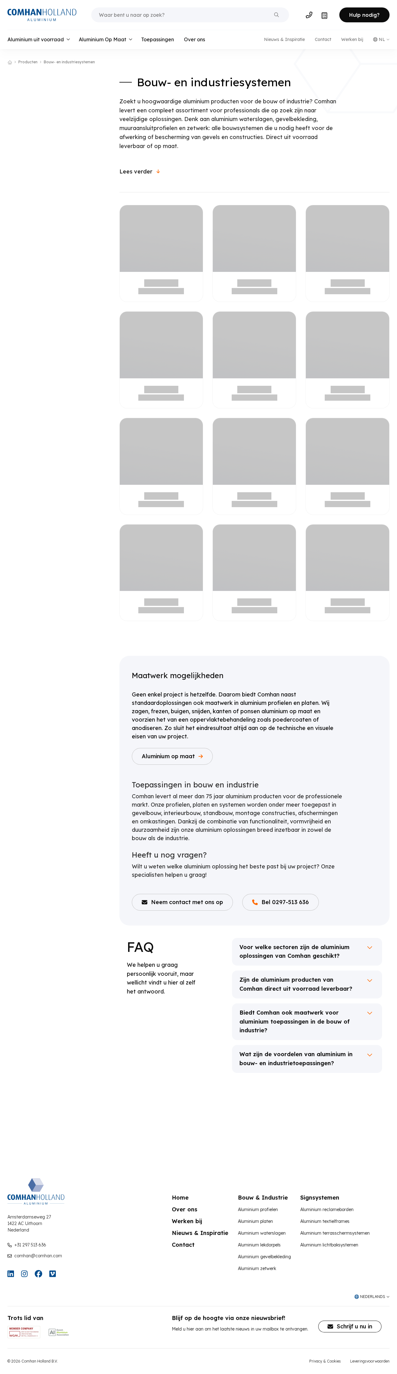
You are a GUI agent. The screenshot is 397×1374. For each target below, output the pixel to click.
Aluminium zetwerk (257, 1268)
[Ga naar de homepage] (41, 15)
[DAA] (58, 1332)
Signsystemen (319, 1197)
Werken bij (352, 39)
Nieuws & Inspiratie (284, 39)
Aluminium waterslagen (262, 1233)
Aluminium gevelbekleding (264, 1256)
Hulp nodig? (364, 15)
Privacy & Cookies (325, 1361)
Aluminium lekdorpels (259, 1245)
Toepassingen (157, 39)
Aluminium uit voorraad (35, 39)
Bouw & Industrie (263, 1197)
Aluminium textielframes (325, 1221)
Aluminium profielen (258, 1209)
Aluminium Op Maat (102, 39)
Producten (28, 62)
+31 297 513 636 (30, 1245)
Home (180, 1197)
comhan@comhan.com (38, 1256)
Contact (323, 39)
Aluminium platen (255, 1221)
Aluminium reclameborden (327, 1209)
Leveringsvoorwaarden (370, 1361)
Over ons (194, 39)
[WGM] (23, 1332)
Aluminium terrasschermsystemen (335, 1233)
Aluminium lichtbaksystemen (329, 1245)
